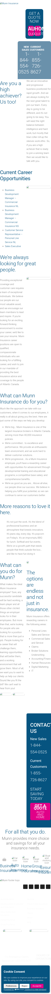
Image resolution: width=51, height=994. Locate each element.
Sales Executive (13, 246)
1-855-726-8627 (35, 63)
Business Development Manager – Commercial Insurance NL (12, 198)
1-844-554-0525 (23, 63)
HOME (42, 29)
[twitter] (31, 887)
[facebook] (25, 887)
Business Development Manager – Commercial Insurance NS (12, 218)
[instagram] (37, 887)
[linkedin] (48, 887)
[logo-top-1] (9, 3)
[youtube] (42, 887)
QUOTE (33, 34)
